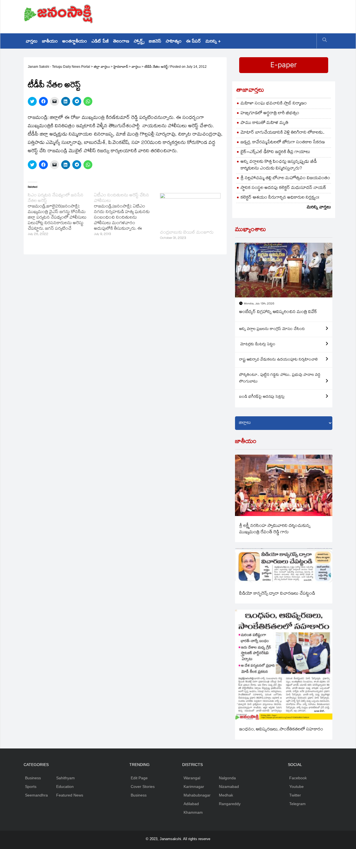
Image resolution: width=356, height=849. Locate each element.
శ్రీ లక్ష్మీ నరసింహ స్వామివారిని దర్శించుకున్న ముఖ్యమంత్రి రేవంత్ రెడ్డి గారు (275, 529)
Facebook (298, 778)
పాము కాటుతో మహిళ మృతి (264, 123)
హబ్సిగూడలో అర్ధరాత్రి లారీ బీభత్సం (270, 113)
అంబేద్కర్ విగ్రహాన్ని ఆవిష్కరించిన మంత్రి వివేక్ (278, 312)
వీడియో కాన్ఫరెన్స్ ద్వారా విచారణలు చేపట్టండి (277, 594)
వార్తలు (32, 42)
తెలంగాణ (121, 42)
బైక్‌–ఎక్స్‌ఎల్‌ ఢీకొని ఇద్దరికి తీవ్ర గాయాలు (275, 152)
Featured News (69, 795)
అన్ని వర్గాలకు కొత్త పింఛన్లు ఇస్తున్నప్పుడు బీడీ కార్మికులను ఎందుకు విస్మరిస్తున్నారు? (279, 165)
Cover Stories (143, 786)
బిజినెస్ (155, 42)
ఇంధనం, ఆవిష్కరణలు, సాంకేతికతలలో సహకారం (281, 729)
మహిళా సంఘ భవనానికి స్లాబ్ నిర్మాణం (274, 103)
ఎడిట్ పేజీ (100, 42)
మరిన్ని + (213, 42)
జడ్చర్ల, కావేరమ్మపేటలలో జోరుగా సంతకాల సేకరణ (283, 142)
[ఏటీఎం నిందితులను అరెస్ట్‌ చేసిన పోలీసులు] (127, 215)
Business (33, 778)
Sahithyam (65, 778)
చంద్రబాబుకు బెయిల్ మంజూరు (187, 233)
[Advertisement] (231, 15)
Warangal (192, 778)
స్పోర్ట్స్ (139, 42)
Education (65, 786)
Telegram (297, 804)
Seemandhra (36, 795)
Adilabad (191, 804)
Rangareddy (230, 804)
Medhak (226, 795)
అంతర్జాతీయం (74, 42)
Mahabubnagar (197, 795)
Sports (30, 786)
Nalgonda (227, 778)
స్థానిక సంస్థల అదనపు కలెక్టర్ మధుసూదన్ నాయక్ (283, 188)
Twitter (295, 795)
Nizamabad (229, 786)
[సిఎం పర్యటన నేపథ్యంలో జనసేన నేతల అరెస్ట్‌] (61, 215)
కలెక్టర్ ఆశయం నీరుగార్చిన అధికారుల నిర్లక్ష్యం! (280, 198)
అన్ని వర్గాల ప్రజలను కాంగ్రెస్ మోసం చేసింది (272, 329)
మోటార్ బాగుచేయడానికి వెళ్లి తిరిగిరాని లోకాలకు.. (282, 133)
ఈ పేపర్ (193, 42)
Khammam (193, 812)
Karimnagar (194, 786)
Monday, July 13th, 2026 (259, 304)
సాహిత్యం (174, 42)
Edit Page (139, 778)
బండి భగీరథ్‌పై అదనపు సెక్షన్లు (262, 397)
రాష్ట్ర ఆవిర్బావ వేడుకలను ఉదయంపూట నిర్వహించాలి (278, 360)
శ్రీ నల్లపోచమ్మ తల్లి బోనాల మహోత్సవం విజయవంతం (285, 178)
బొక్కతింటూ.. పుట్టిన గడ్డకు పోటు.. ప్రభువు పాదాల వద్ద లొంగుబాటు (279, 378)
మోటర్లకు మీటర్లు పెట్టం (257, 344)
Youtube (296, 786)
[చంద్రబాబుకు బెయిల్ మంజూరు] (190, 210)
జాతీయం (50, 42)
